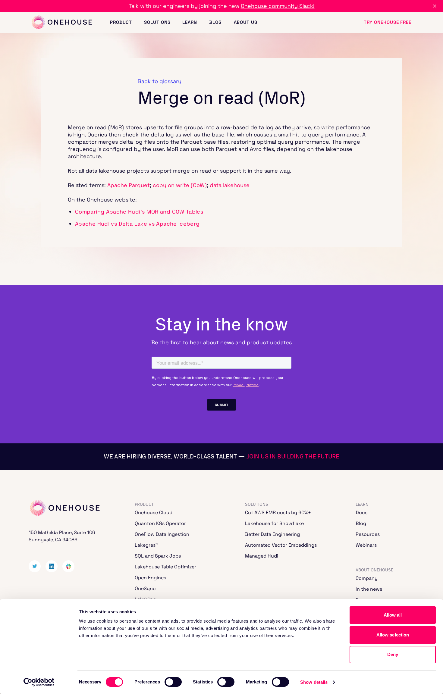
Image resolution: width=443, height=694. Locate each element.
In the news (369, 589)
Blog (215, 22)
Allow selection (392, 634)
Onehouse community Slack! (278, 5)
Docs (361, 512)
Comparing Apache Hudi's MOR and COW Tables (139, 211)
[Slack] (68, 566)
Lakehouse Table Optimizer (165, 567)
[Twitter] (35, 566)
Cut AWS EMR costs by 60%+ (278, 512)
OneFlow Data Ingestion (162, 534)
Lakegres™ (146, 545)
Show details (314, 682)
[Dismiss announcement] (434, 6)
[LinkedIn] (52, 566)
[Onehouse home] (62, 22)
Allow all (393, 614)
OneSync (145, 588)
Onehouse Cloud (153, 512)
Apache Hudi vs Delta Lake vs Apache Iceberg (137, 223)
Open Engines (150, 577)
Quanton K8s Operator (160, 523)
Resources (368, 534)
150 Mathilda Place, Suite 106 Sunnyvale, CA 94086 (62, 536)
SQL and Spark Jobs (158, 556)
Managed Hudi (261, 556)
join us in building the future (293, 456)
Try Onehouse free (387, 22)
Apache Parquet (128, 185)
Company (367, 578)
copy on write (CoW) (180, 185)
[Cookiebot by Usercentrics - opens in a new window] (39, 682)
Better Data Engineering (272, 534)
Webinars (366, 545)
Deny (392, 654)
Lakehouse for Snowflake (274, 523)
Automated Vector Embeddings (281, 545)
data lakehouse (230, 185)
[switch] (173, 682)
